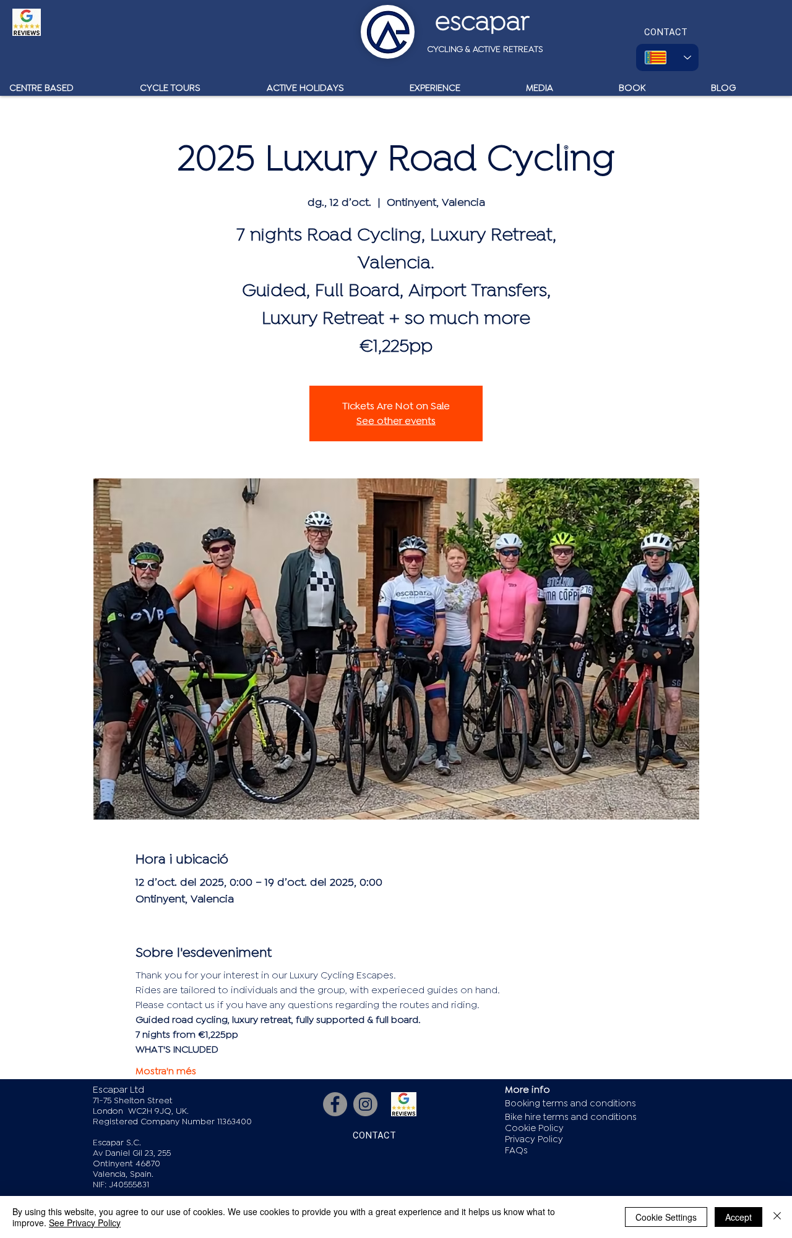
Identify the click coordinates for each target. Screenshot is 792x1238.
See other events (396, 421)
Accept (738, 1217)
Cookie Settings (666, 1217)
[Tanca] (777, 1217)
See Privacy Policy (85, 1222)
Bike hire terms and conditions (571, 1117)
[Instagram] (365, 1104)
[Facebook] (335, 1104)
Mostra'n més (166, 1071)
